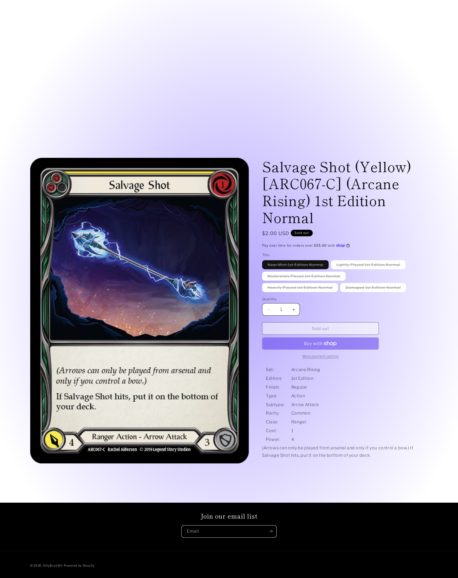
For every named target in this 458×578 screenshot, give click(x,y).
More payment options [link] (320, 356)
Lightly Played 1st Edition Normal (371, 265)
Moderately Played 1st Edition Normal (306, 277)
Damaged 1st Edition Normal (376, 288)
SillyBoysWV (53, 565)
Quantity (269, 299)
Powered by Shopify (79, 565)
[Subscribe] (270, 531)
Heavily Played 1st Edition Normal (302, 288)
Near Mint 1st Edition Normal (298, 265)
